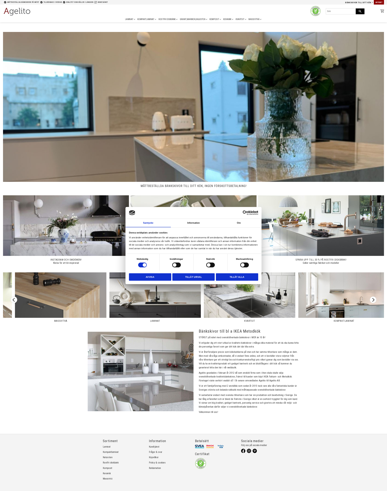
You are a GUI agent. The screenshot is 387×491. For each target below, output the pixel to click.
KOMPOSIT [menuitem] (214, 19)
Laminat (107, 446)
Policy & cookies (157, 462)
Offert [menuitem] (378, 2)
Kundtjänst (103, 2)
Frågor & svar (155, 452)
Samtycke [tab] (148, 222)
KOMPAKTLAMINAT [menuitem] (145, 19)
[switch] (176, 265)
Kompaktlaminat (111, 452)
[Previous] (14, 299)
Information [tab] (193, 222)
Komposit (107, 468)
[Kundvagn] (381, 11)
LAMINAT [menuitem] (129, 19)
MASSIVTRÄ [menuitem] (254, 19)
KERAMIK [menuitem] (227, 19)
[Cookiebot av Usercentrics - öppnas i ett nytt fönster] (245, 212)
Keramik (107, 473)
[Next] (373, 299)
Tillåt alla (237, 277)
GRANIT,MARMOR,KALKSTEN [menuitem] (192, 19)
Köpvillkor (154, 457)
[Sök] (360, 11)
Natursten (107, 457)
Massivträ (107, 478)
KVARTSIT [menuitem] (240, 19)
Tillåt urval (193, 277)
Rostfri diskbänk (111, 462)
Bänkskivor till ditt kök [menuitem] (358, 2)
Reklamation (155, 468)
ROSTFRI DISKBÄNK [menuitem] (167, 19)
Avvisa (150, 277)
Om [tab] (239, 222)
